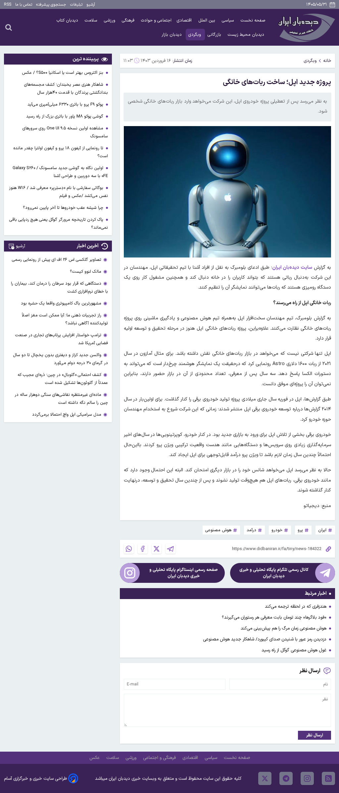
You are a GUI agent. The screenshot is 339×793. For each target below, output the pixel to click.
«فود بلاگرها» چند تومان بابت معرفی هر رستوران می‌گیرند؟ (274, 617)
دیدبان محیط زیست (247, 34)
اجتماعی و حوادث (156, 20)
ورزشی (110, 20)
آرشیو (90, 5)
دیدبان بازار (172, 34)
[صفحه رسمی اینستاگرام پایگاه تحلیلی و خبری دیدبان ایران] (130, 573)
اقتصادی (185, 20)
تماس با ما (23, 5)
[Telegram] (170, 549)
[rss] (328, 778)
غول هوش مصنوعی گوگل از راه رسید (294, 650)
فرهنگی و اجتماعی (160, 757)
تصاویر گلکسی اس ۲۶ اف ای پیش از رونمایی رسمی (56, 260)
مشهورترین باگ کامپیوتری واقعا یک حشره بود (61, 303)
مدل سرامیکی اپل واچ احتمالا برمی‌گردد (66, 414)
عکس (95, 757)
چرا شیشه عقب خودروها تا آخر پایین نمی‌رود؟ (64, 208)
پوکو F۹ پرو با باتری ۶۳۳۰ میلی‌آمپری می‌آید (66, 104)
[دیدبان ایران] (305, 27)
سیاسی (228, 20)
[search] (8, 27)
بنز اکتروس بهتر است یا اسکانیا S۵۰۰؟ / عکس (63, 73)
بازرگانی (215, 34)
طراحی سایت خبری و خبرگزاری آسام (35, 778)
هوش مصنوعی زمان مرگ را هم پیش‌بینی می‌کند (283, 628)
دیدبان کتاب (68, 20)
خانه (327, 60)
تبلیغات (76, 5)
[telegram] (286, 778)
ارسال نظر (314, 735)
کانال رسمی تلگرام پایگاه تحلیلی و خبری (274, 573)
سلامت (92, 20)
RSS (7, 5)
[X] (157, 549)
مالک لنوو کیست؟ (85, 271)
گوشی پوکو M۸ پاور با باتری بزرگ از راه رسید (65, 116)
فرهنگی (129, 20)
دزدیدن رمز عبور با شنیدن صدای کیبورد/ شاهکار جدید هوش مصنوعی (264, 639)
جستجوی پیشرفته (51, 5)
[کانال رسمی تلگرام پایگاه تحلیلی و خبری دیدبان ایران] (325, 573)
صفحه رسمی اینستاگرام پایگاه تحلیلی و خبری (183, 573)
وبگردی (195, 34)
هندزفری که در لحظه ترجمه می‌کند (295, 606)
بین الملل (207, 20)
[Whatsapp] (129, 549)
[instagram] (307, 778)
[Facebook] (143, 549)
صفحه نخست (253, 20)
